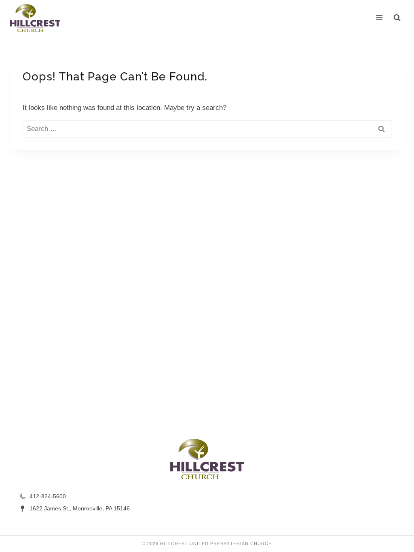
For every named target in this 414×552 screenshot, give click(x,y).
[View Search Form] (397, 18)
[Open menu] (379, 18)
